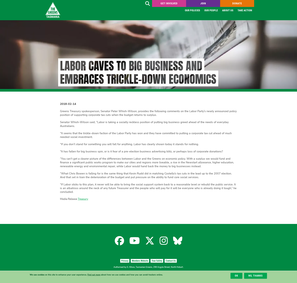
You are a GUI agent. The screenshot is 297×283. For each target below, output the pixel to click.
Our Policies (192, 10)
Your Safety (157, 260)
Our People (211, 10)
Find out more (93, 274)
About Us (227, 10)
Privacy (124, 260)
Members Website (140, 260)
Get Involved (169, 3)
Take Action (245, 10)
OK (236, 275)
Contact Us (171, 260)
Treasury (83, 199)
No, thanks (255, 275)
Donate (237, 3)
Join (203, 3)
